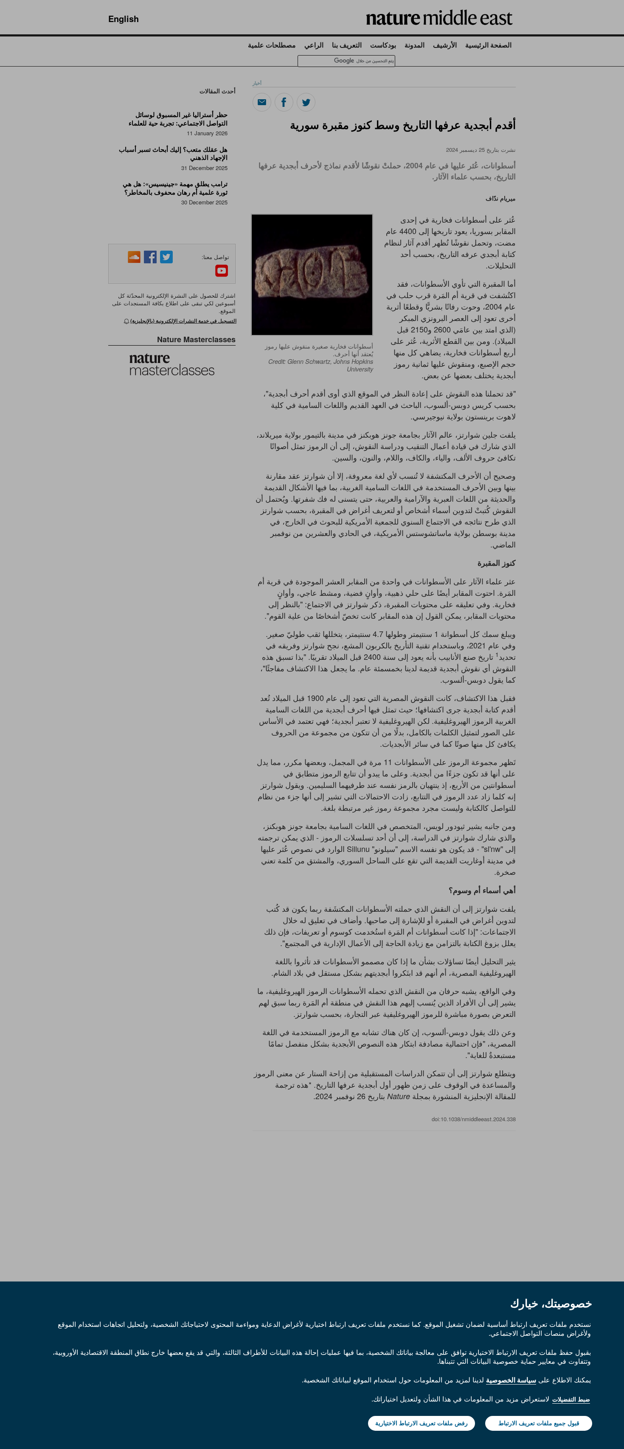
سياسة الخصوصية (511, 1380)
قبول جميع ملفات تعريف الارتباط (538, 1423)
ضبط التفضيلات (571, 1399)
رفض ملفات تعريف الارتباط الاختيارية (421, 1423)
